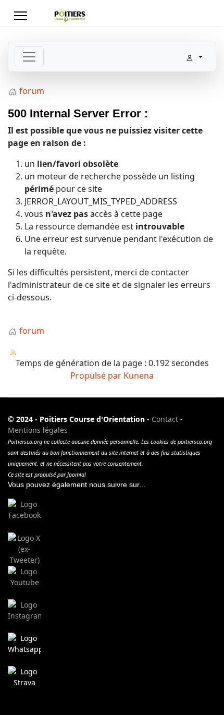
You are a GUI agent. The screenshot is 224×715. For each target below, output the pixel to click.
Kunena (138, 375)
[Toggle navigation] (29, 56)
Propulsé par (96, 375)
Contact (165, 419)
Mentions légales (38, 430)
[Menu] (20, 15)
